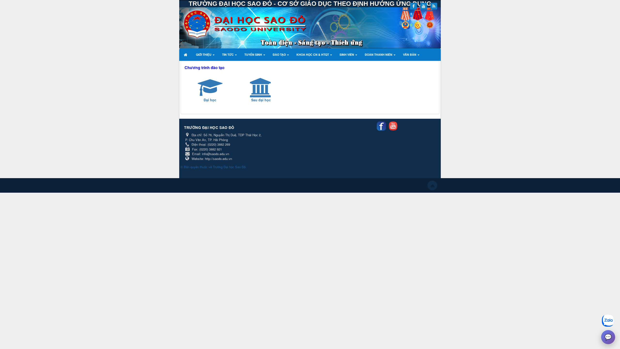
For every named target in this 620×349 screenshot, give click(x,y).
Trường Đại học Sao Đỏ (229, 167)
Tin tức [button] (228, 54)
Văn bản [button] (410, 54)
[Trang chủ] (186, 54)
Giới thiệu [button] (204, 54)
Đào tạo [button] (280, 54)
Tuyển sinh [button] (253, 54)
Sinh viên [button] (347, 54)
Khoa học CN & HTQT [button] (313, 54)
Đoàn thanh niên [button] (379, 54)
